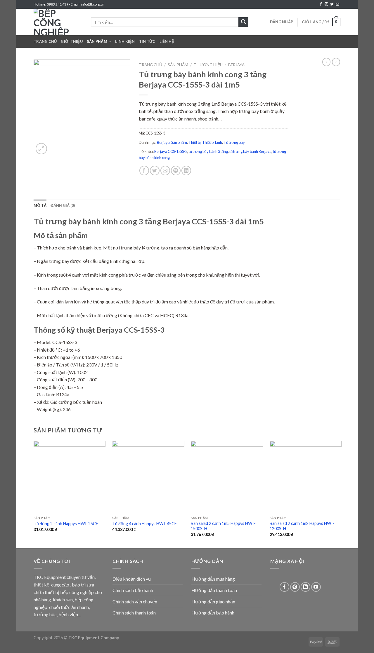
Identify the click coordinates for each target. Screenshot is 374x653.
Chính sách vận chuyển (134, 601)
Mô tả (40, 205)
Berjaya (236, 64)
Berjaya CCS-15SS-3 (170, 151)
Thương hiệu (208, 64)
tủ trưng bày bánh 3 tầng (208, 151)
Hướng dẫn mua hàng (213, 579)
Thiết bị (194, 142)
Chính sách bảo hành (132, 590)
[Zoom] (41, 148)
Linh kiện (125, 41)
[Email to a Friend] (165, 170)
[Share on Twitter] (155, 170)
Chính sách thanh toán (134, 612)
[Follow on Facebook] (321, 4)
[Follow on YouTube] (316, 587)
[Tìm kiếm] (243, 22)
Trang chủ (45, 41)
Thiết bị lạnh (212, 142)
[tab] (40, 205)
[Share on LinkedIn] (186, 170)
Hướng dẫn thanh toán (214, 590)
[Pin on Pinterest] (176, 170)
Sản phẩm (97, 41)
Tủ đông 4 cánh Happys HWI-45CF (144, 523)
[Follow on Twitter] (332, 4)
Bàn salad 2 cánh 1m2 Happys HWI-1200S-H (302, 526)
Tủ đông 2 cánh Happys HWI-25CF (66, 523)
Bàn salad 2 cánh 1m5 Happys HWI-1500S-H (223, 526)
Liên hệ (167, 41)
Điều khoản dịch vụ (131, 579)
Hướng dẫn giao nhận (213, 601)
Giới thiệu (72, 41)
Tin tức (147, 41)
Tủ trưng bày (234, 142)
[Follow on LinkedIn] (305, 587)
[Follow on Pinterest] (295, 587)
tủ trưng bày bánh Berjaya (250, 151)
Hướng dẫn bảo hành (212, 612)
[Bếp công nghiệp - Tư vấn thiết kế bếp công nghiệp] (58, 22)
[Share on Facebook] (144, 170)
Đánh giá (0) (63, 205)
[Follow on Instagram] (326, 4)
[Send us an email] (337, 4)
